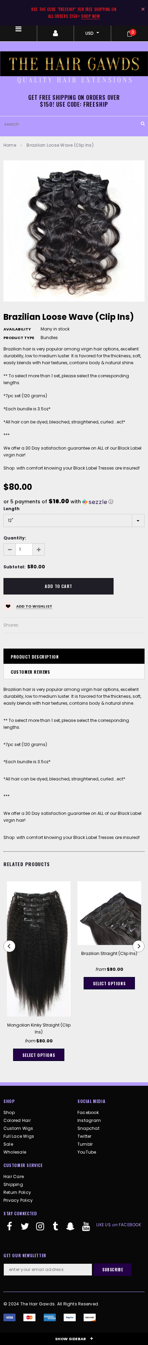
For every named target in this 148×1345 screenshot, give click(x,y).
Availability (17, 329)
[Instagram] (40, 1229)
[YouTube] (86, 1229)
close (143, 9)
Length (11, 509)
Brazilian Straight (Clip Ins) (109, 953)
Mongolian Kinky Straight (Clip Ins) (39, 1028)
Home (9, 145)
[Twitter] (25, 1229)
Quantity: (14, 538)
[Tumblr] (55, 1229)
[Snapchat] (70, 1229)
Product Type (18, 337)
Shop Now (90, 16)
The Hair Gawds (37, 1304)
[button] (74, 501)
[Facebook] (9, 1229)
